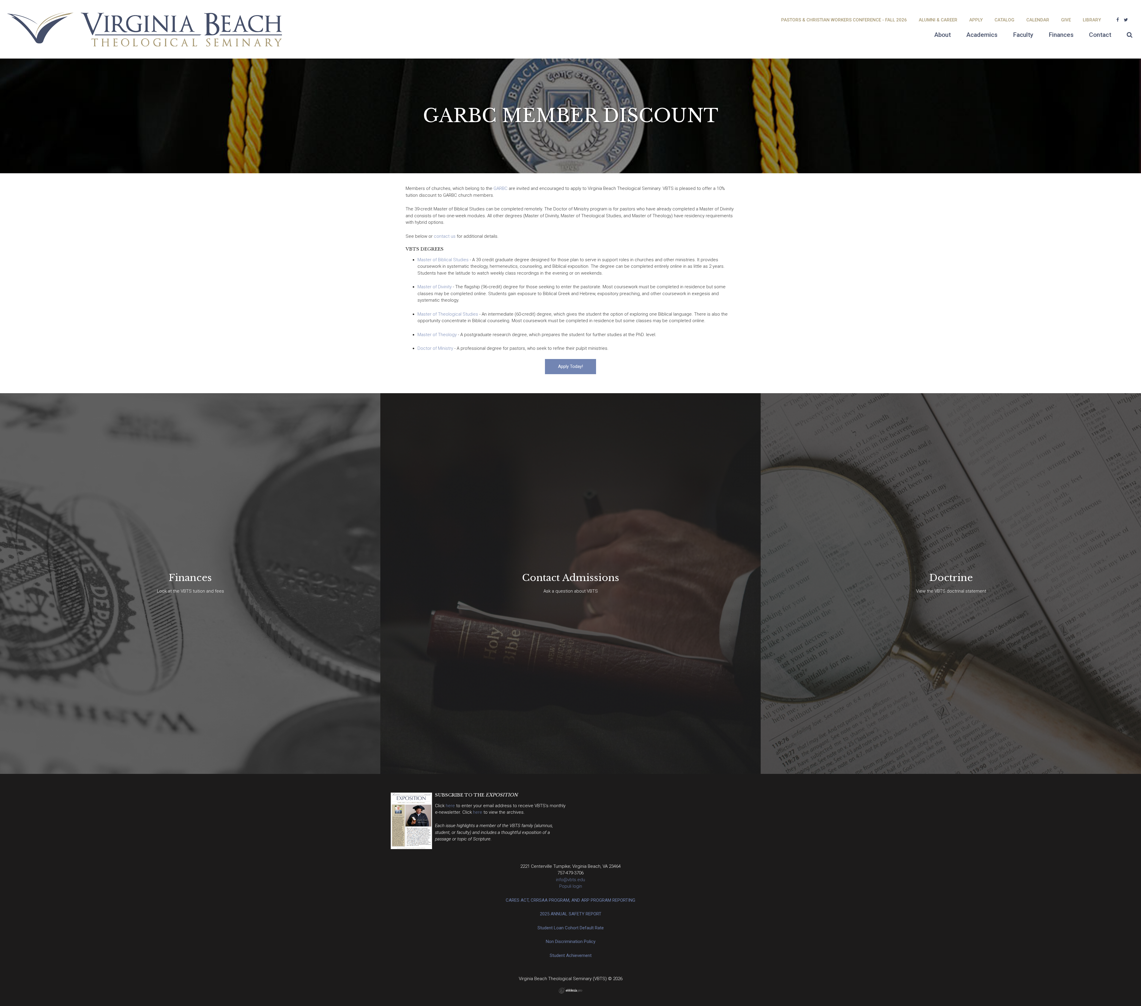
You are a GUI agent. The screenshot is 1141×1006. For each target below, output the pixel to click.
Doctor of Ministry (435, 348)
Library (1092, 20)
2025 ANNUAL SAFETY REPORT (570, 914)
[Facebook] (1117, 20)
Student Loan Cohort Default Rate (571, 928)
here (451, 805)
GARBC (501, 188)
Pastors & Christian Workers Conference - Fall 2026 (844, 20)
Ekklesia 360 (570, 991)
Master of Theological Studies (447, 314)
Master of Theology (437, 334)
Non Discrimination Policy (570, 941)
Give (1066, 20)
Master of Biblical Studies (443, 259)
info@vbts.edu (570, 879)
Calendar (1037, 20)
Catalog (1004, 20)
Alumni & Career (938, 20)
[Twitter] (1126, 20)
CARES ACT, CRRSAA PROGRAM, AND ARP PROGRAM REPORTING (570, 900)
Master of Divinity (434, 286)
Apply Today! (570, 366)
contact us (445, 236)
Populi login (570, 886)
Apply (976, 20)
